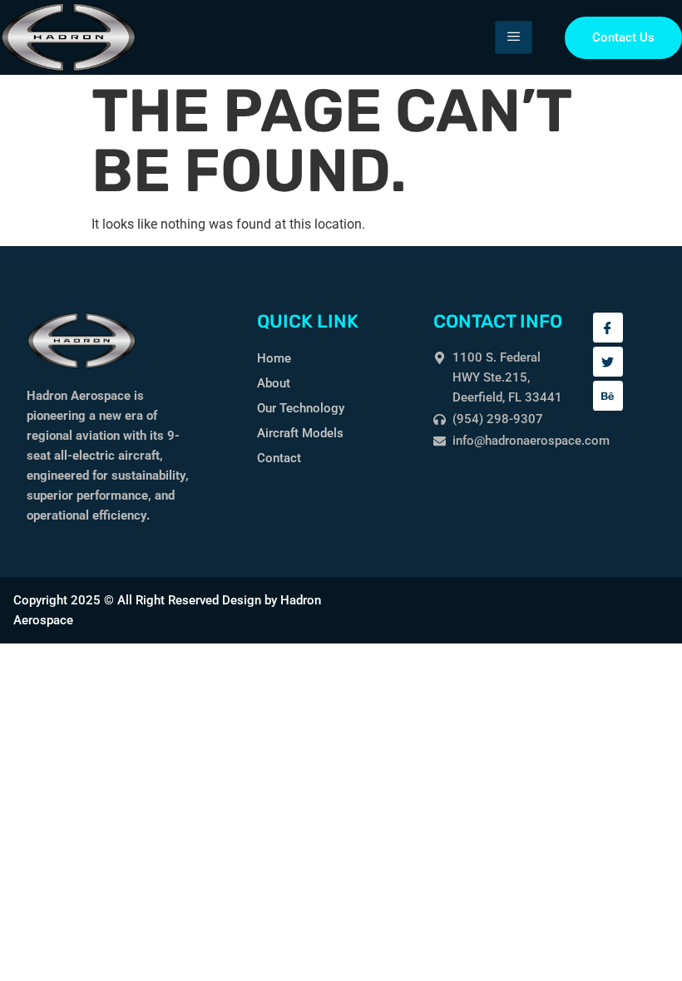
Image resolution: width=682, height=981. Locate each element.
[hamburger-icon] (513, 38)
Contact (279, 458)
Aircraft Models (300, 433)
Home (274, 358)
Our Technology (300, 408)
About (273, 383)
